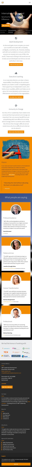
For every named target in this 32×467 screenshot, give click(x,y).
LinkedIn (3, 383)
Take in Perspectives (16, 64)
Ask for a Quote (7, 387)
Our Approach (6, 415)
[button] (2, 20)
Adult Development (8, 442)
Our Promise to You (8, 449)
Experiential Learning (8, 446)
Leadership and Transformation (9, 268)
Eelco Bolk (11, 174)
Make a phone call (6, 371)
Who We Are (5, 25)
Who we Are (6, 417)
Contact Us (6, 418)
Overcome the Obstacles (16, 132)
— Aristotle (7, 188)
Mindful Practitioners (8, 444)
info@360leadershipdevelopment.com (11, 373)
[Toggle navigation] (30, 2)
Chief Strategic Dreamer (7, 301)
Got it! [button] (16, 464)
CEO (4, 233)
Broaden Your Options (16, 97)
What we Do (6, 413)
